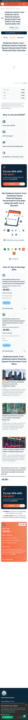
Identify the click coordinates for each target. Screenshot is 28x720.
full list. (14, 554)
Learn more (23, 1)
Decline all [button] (20, 717)
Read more (13, 710)
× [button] (26, 704)
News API (12, 37)
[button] (14, 712)
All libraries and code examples (15, 240)
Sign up (24, 4)
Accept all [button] (7, 717)
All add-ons (15, 259)
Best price (21, 37)
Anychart (25, 83)
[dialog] (14, 711)
